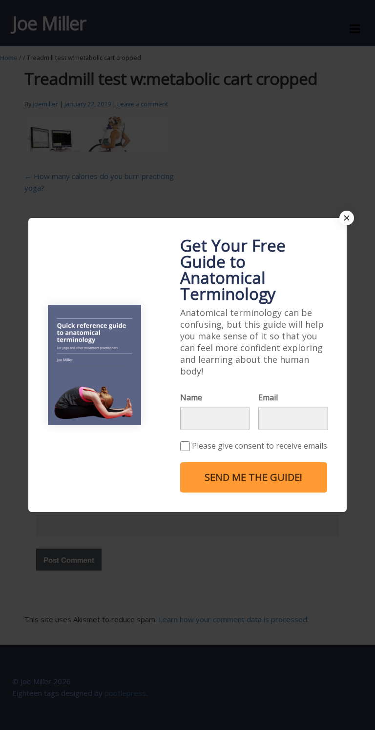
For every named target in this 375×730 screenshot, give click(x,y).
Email (268, 397)
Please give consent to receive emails (259, 445)
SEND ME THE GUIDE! (253, 477)
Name (191, 397)
